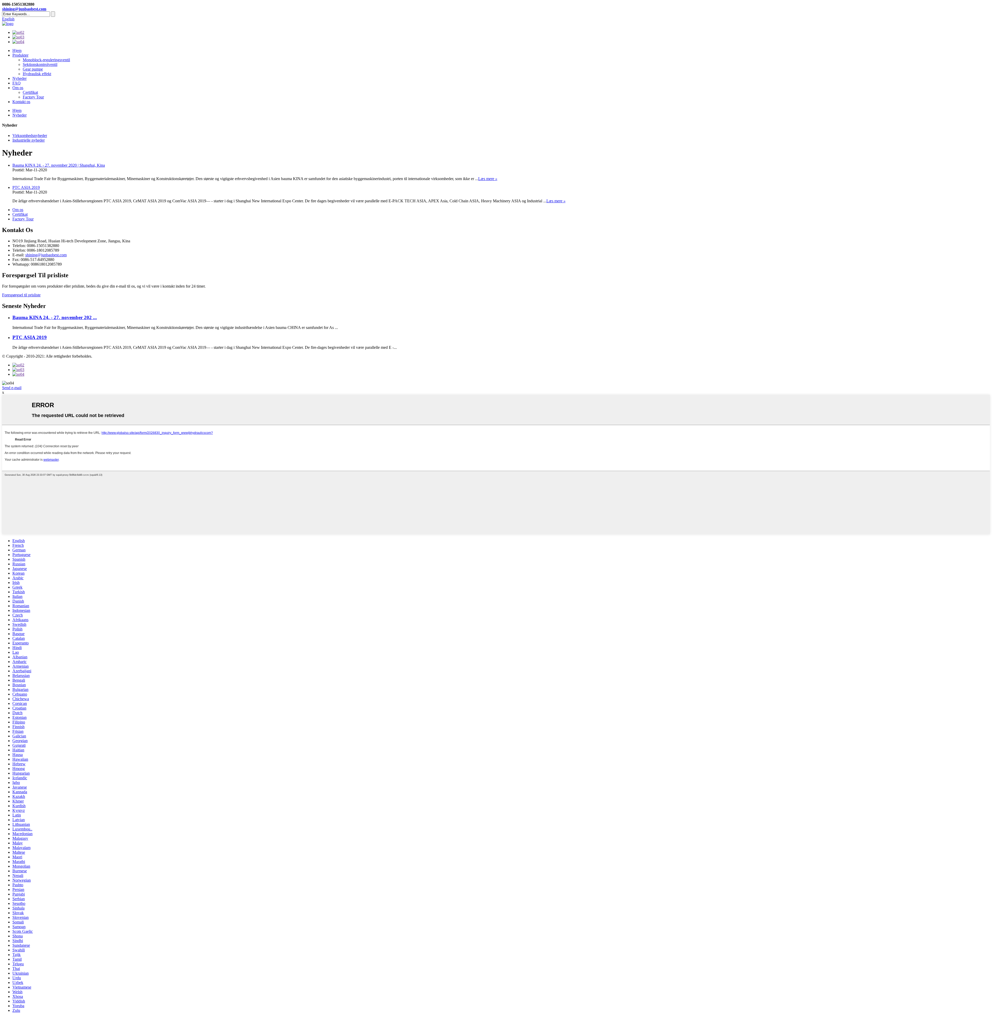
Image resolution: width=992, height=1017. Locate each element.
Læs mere (487, 178)
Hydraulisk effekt (37, 74)
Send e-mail (11, 388)
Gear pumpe (33, 69)
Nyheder (19, 78)
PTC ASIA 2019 (26, 187)
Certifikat (30, 92)
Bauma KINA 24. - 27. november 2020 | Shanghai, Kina (58, 165)
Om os (17, 88)
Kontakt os (21, 101)
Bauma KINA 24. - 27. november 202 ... (54, 317)
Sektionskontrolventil (40, 64)
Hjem (16, 50)
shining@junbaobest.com (24, 9)
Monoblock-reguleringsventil (46, 60)
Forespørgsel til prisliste (21, 295)
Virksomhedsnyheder (29, 135)
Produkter (20, 55)
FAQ (16, 83)
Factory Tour (33, 97)
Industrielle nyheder (28, 140)
